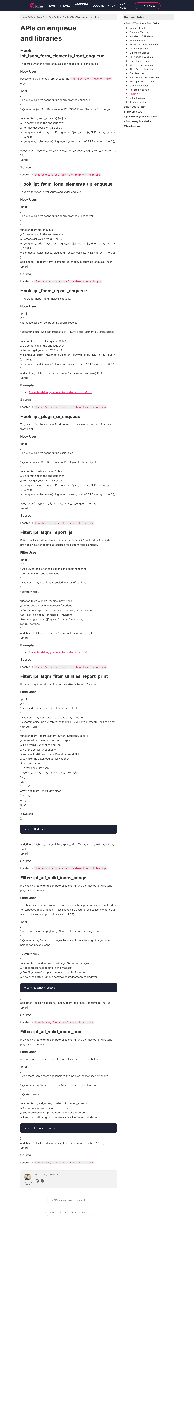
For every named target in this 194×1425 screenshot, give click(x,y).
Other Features (137, 98)
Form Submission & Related (144, 77)
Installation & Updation (142, 36)
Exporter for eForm (134, 106)
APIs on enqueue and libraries (88, 17)
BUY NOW (123, 5)
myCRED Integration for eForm (141, 116)
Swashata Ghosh (27, 1183)
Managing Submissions (142, 81)
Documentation (104, 5)
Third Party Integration (142, 69)
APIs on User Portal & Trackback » (68, 1212)
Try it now (147, 5)
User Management (139, 85)
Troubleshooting (138, 102)
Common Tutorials (139, 32)
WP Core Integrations (141, 65)
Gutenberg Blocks (139, 52)
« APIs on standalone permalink (68, 1200)
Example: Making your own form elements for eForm (60, 392)
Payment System (139, 48)
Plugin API (68, 17)
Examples (82, 3)
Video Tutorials (138, 28)
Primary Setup (137, 40)
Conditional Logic (139, 61)
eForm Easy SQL (133, 111)
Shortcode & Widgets (141, 56)
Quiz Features (137, 73)
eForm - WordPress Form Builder (45, 17)
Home (52, 5)
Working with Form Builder (144, 44)
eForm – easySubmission (138, 121)
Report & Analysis (139, 89)
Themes (65, 5)
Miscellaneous (132, 126)
